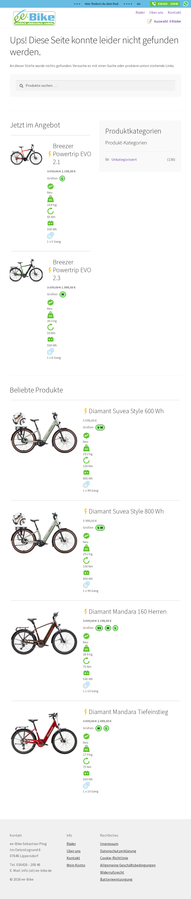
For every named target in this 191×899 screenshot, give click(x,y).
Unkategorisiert (124, 159)
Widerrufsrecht (112, 872)
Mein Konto (76, 865)
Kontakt (174, 12)
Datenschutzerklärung (118, 851)
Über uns (156, 12)
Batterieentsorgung (116, 879)
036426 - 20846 (167, 4)
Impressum (109, 843)
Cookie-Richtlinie (114, 857)
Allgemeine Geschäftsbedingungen (128, 865)
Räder (140, 12)
